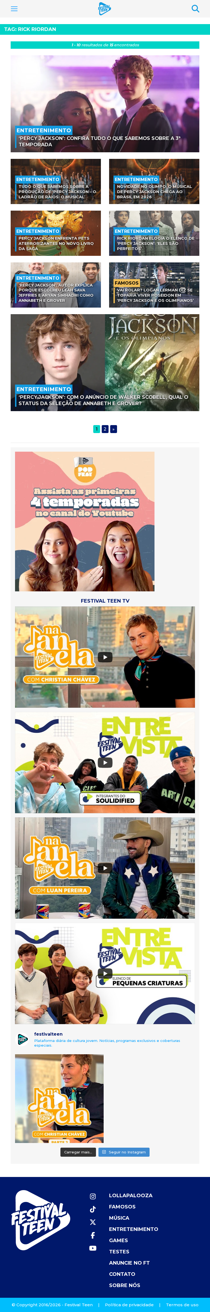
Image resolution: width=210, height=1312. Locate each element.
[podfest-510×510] (84, 521)
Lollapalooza (131, 1196)
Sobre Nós (124, 1285)
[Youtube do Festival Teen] (93, 1248)
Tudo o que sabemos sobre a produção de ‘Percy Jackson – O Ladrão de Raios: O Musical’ (57, 191)
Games (118, 1240)
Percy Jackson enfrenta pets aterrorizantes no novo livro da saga (56, 243)
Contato (122, 1274)
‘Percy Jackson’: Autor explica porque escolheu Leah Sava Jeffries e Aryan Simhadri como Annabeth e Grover (56, 293)
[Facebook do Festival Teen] (93, 1235)
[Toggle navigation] (14, 8)
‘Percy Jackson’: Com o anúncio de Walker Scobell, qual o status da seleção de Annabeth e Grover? (103, 400)
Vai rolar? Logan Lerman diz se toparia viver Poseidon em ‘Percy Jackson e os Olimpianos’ (155, 295)
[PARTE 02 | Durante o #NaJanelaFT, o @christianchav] (59, 1098)
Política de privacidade (129, 1304)
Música (119, 1218)
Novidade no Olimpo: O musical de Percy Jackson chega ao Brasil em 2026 (154, 191)
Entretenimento (133, 1229)
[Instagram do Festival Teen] (93, 1196)
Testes (119, 1252)
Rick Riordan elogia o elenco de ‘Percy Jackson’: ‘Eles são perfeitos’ (155, 243)
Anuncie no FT (129, 1263)
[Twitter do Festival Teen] (93, 1222)
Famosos (122, 1207)
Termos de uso (182, 1304)
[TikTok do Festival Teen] (93, 1209)
